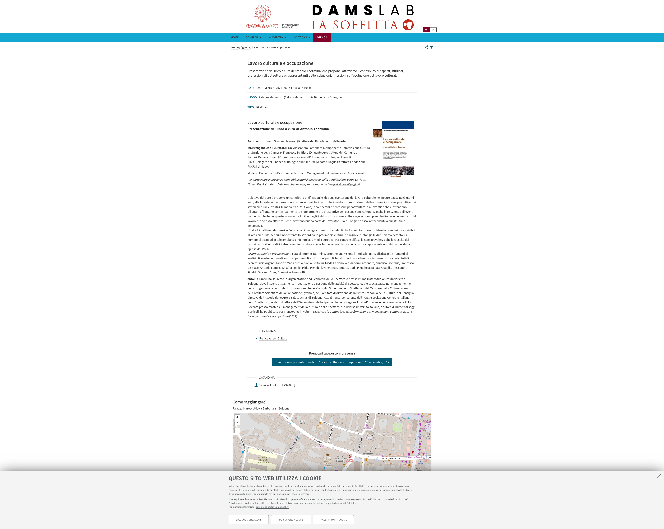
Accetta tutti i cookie (334, 519)
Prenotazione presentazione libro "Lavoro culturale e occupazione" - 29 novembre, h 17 (332, 362)
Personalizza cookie (291, 519)
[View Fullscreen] (237, 430)
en (433, 29)
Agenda (321, 37)
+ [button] (237, 417)
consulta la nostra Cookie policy (272, 506)
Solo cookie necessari (248, 519)
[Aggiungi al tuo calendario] (431, 47)
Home (235, 37)
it (426, 29)
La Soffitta (275, 37)
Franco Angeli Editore (273, 338)
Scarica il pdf (267, 385)
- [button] (237, 422)
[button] (426, 47)
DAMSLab (252, 37)
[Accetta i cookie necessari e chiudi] (658, 476)
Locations (300, 37)
